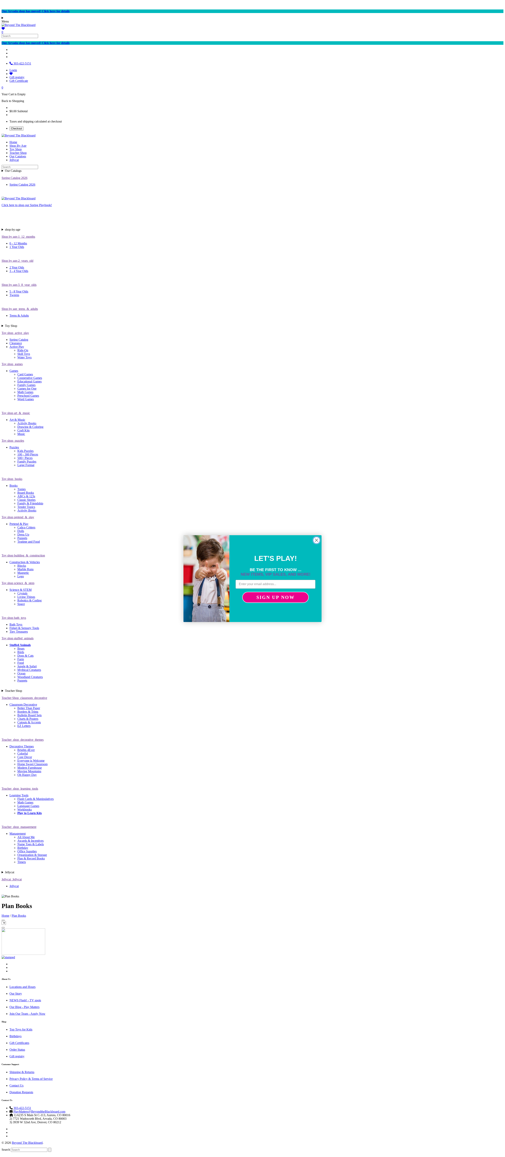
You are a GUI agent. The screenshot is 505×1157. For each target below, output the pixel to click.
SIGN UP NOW (275, 597)
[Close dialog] (316, 540)
